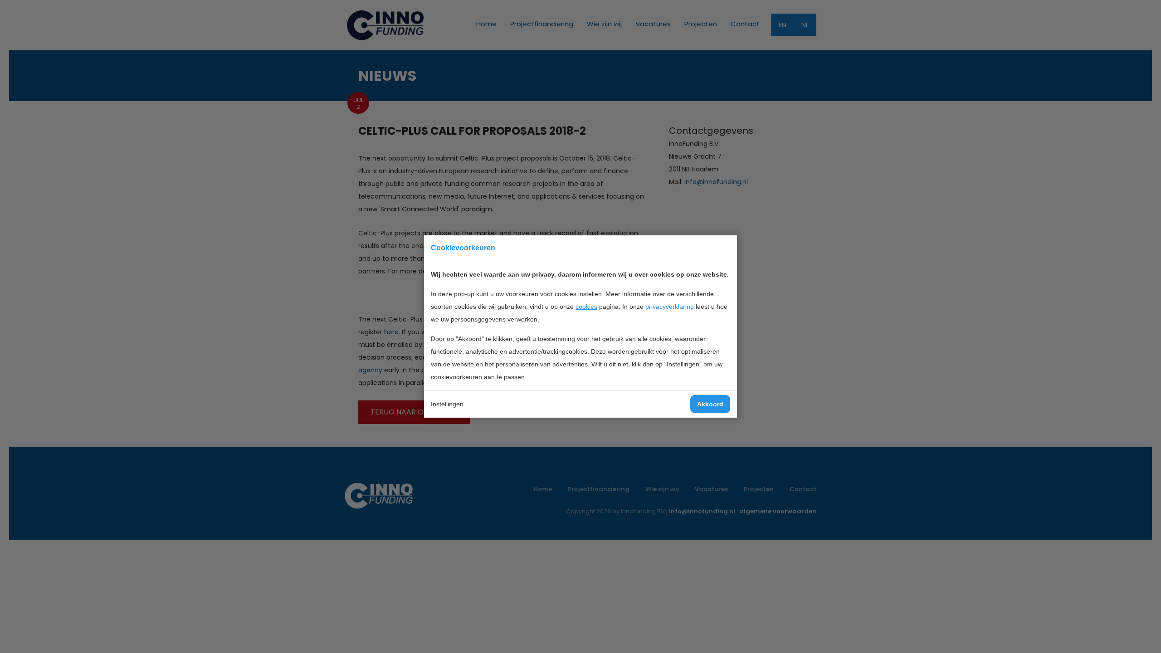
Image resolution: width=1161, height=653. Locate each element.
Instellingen (447, 404)
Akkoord (710, 404)
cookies (586, 306)
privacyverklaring (669, 306)
